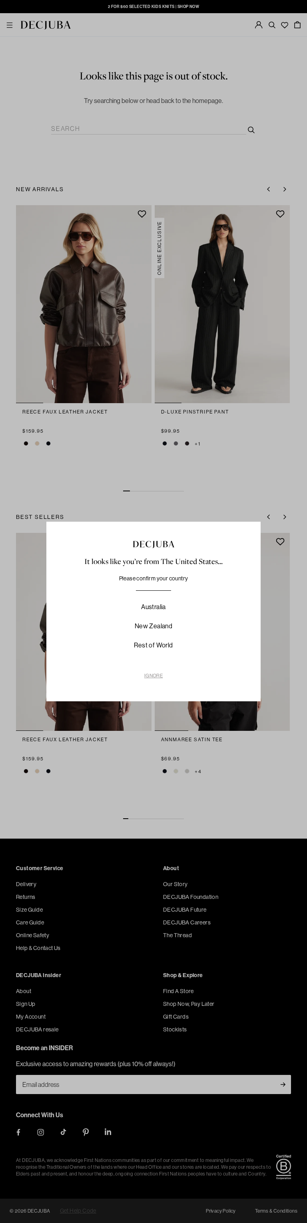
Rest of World (153, 645)
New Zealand (153, 626)
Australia (153, 607)
